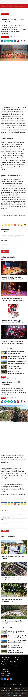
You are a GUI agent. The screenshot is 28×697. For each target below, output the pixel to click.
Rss (5, 684)
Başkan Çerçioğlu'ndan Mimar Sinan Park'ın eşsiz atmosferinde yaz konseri (13, 342)
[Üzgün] (25, 222)
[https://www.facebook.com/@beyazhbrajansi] (8, 679)
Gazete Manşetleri (5, 671)
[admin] (11, 679)
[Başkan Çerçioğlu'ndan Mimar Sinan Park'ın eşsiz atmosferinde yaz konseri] (14, 332)
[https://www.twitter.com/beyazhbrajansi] (5, 679)
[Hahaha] (18, 222)
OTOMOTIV (5, 659)
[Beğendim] (2, 222)
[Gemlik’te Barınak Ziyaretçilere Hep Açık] (14, 612)
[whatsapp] (8, 41)
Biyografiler (4, 663)
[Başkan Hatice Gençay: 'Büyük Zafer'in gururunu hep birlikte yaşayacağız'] (14, 311)
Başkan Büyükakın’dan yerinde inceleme (13, 557)
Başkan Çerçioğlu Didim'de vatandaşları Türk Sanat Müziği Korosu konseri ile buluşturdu (12, 278)
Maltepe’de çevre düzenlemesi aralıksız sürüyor (12, 600)
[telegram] (11, 41)
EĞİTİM (17, 657)
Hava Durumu (4, 669)
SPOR (16, 659)
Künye (21, 684)
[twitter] (5, 41)
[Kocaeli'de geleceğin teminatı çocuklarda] (14, 52)
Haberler (5, 10)
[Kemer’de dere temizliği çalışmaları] (14, 413)
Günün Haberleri (14, 661)
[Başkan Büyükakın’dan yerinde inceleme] (14, 547)
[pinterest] (18, 41)
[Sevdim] (9, 222)
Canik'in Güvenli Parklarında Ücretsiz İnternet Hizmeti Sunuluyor (12, 579)
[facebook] (2, 41)
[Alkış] (5, 222)
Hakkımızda (16, 684)
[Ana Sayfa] (1, 10)
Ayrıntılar (15, 695)
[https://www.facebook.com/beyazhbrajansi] (2, 679)
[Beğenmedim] (12, 222)
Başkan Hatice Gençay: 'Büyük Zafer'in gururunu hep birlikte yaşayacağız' (12, 321)
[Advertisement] (14, 83)
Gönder (5, 251)
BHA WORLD (5, 657)
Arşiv (11, 663)
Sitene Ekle (9, 684)
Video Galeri (4, 661)
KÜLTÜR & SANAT (11, 10)
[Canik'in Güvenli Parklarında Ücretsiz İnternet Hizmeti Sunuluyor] (14, 569)
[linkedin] (15, 41)
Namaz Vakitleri (5, 675)
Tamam (19, 695)
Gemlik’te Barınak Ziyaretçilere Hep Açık (12, 622)
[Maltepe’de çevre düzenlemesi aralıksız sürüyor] (14, 590)
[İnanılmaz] (22, 222)
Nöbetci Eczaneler (5, 673)
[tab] (5, 231)
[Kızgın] (15, 222)
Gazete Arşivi (13, 666)
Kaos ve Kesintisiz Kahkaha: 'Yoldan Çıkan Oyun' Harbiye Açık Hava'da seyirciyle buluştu (13, 299)
